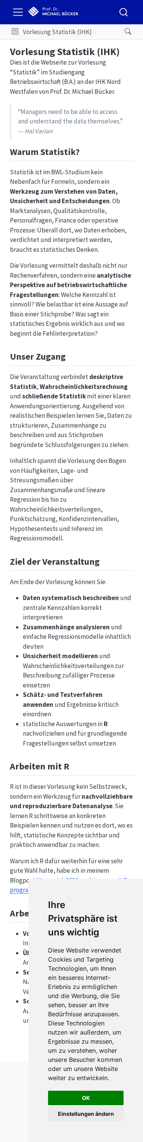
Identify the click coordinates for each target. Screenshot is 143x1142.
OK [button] (86, 1098)
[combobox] (124, 11)
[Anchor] (85, 151)
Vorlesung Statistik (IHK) (57, 32)
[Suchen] (121, 31)
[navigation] (105, 31)
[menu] (17, 12)
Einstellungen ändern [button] (86, 1113)
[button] (15, 31)
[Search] (123, 11)
